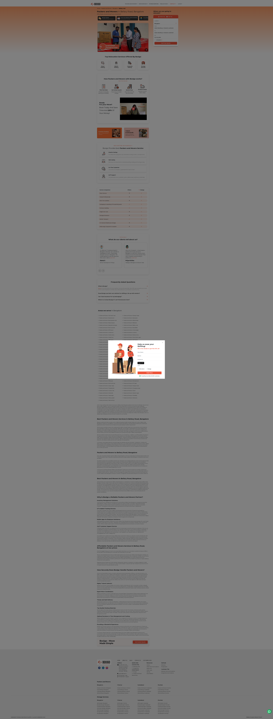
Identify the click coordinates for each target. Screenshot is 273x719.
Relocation (141, 368)
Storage (149, 368)
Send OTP (140, 363)
